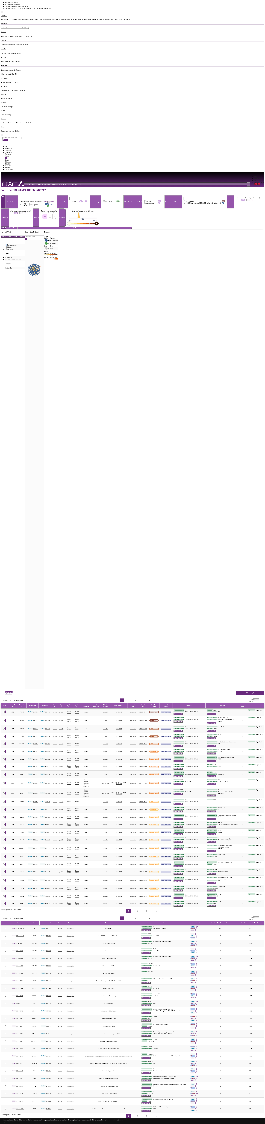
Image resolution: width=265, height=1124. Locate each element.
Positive (36, 217)
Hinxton (3, 119)
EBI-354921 (19, 1033)
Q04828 (47, 903)
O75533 (48, 1011)
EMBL (4, 16)
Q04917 (48, 951)
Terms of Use (123, 1120)
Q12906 (48, 1078)
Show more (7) (146, 1080)
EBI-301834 (19, 1026)
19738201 (119, 712)
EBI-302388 (19, 1056)
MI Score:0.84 (154, 712)
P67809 (48, 1071)
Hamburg (4, 102)
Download (257, 178)
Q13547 (48, 1026)
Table (74, 228)
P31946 (48, 966)
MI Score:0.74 (154, 736)
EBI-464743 (19, 1101)
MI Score (62, 217)
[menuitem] (259, 177)
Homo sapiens (69, 712)
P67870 (48, 1093)
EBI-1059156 (20, 1109)
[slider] (69, 223)
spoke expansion (166, 712)
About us (8, 162)
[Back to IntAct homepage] (12, 184)
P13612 (47, 751)
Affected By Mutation (14, 259)
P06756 (47, 736)
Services (7, 167)
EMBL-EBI (9, 169)
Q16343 (47, 802)
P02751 (35, 712)
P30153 (48, 1056)
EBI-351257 (19, 981)
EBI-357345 (19, 996)
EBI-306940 (19, 951)
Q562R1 (47, 856)
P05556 (47, 729)
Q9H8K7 (47, 793)
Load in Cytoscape (18, 236)
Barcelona (4, 86)
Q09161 (48, 1101)
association (133, 712)
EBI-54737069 (143, 783)
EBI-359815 (19, 966)
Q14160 (48, 996)
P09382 (47, 744)
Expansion (5, 217)
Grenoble (3, 94)
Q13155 (47, 896)
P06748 (48, 1003)
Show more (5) (211, 730)
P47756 (48, 1048)
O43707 (47, 864)
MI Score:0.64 (154, 744)
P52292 (47, 759)
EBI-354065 (19, 1071)
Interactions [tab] (9, 692)
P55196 (47, 880)
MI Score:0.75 (154, 729)
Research (8, 165)
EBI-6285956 (143, 712)
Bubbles (10, 249)
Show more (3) (211, 753)
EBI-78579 (19, 1003)
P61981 (48, 943)
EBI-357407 (19, 1086)
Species (9, 268)
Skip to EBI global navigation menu (16, 6)
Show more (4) (211, 714)
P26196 (48, 981)
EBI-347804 (19, 1041)
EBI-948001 (19, 1018)
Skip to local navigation (12, 4)
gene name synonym (179, 710)
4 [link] (135, 700)
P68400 (48, 1041)
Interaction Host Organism (173, 202)
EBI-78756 (19, 1078)
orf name (209, 895)
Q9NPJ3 (47, 848)
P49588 (47, 817)
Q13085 (47, 832)
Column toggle (250, 693)
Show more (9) (211, 745)
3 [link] (130, 700)
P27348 (48, 988)
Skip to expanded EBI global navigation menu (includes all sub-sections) (28, 8)
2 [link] (126, 700)
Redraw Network (6, 236)
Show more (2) (211, 826)
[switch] (48, 202)
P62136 (48, 1063)
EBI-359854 (19, 988)
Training (7, 164)
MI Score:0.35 (154, 802)
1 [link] (121, 700)
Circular (9, 247)
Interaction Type (95, 202)
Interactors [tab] (8, 694)
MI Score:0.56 (154, 751)
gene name (209, 710)
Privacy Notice (111, 1120)
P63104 (48, 958)
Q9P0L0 (48, 1109)
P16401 (47, 809)
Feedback (257, 184)
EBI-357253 (19, 1063)
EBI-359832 (19, 943)
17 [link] (150, 700)
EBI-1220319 (20, 928)
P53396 (47, 840)
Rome (2, 127)
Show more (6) (146, 1072)
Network (11, 228)
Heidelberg (4, 110)
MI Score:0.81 (154, 720)
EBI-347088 (19, 958)
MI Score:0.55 (154, 759)
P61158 (47, 872)
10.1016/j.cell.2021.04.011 (119, 782)
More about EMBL (9, 74)
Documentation (259, 182)
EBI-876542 (19, 1011)
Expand (9, 257)
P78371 (48, 1086)
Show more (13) (211, 723)
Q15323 (48, 1018)
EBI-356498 (19, 973)
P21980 (47, 720)
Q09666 (47, 888)
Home (256, 176)
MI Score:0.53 (154, 774)
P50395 (47, 774)
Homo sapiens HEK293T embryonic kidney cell (86, 783)
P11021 (48, 1033)
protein (55, 712)
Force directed (11, 245)
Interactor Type (62, 202)
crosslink (105, 712)
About (256, 180)
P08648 (47, 712)
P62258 (48, 973)
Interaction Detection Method (133, 202)
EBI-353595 (19, 1048)
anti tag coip (105, 783)
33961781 (119, 784)
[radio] (44, 216)
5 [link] (146, 911)
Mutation (230, 202)
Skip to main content (11, 2)
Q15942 (47, 766)
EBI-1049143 (20, 936)
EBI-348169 (19, 1093)
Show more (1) (178, 714)
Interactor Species (11, 202)
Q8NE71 (47, 824)
